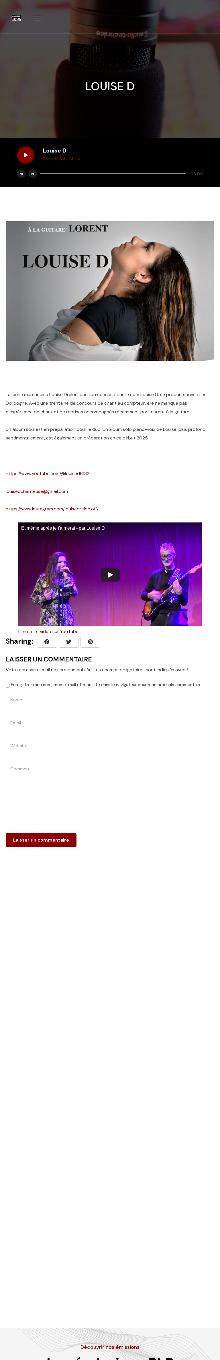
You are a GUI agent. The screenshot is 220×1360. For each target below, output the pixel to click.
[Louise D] (90, 642)
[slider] (113, 173)
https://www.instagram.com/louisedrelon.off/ (52, 509)
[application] (120, 173)
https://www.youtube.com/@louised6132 (47, 473)
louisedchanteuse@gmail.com (37, 491)
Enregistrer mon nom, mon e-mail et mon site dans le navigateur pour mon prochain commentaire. (107, 685)
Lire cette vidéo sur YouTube (48, 631)
